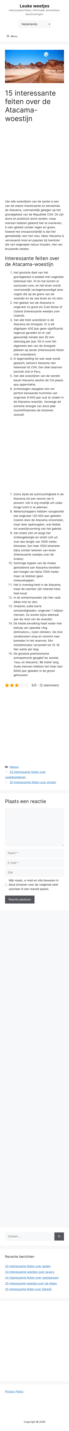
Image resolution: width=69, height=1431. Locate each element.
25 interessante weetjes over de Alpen (31, 1283)
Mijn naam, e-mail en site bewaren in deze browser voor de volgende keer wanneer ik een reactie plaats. (34, 885)
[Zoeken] (59, 1236)
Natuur (14, 767)
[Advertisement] (34, 163)
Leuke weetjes (34, 5)
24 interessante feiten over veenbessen (32, 1277)
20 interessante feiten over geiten (28, 1266)
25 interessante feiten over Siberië (28, 1289)
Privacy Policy (14, 1391)
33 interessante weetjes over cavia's (29, 1272)
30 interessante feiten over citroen (33, 782)
